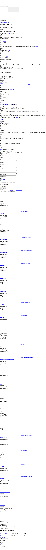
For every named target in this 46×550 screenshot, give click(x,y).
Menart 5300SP (2, 478)
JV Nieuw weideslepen (3, 252)
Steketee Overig (2, 423)
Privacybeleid (8, 539)
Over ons (1, 537)
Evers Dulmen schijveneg (3, 533)
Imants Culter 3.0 (3, 278)
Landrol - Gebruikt (3, 397)
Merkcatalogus (23, 539)
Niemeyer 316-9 (2, 213)
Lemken (4, 22)
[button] (23, 16)
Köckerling (1, 22)
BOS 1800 (1, 452)
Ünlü (11, 22)
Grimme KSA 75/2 (3, 291)
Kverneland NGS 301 (3, 304)
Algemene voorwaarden (3, 539)
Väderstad (9, 22)
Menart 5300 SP (2, 505)
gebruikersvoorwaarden (19, 190)
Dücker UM (2, 410)
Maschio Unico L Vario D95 (4, 437)
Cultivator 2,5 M (2, 466)
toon (0, 178)
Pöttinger (6, 22)
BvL (0, 346)
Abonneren (1, 189)
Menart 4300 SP (2, 518)
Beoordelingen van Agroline (17, 539)
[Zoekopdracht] (13, 9)
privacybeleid (11, 190)
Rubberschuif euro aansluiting (5, 492)
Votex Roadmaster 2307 (4, 239)
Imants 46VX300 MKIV (3, 265)
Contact (5, 537)
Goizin (1, 384)
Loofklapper (2, 371)
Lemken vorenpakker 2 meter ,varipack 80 (7, 359)
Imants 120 (2, 317)
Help (3, 537)
